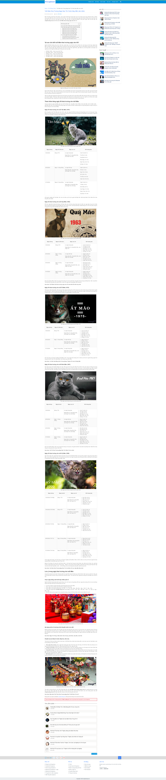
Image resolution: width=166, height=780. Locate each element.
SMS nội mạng (88, 766)
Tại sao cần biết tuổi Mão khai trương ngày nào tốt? (70, 25)
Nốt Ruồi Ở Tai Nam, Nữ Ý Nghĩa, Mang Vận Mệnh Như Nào (64, 730)
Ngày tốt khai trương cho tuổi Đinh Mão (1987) (69, 32)
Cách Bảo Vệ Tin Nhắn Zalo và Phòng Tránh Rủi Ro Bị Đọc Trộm (112, 72)
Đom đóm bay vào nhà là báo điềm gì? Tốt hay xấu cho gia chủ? (65, 724)
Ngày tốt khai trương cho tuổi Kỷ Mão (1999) (69, 33)
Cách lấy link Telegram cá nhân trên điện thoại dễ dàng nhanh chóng (112, 58)
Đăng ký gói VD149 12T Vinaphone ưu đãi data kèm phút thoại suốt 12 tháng (112, 27)
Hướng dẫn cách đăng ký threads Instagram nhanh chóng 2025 (111, 67)
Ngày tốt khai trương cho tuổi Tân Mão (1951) (69, 28)
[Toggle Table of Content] (78, 24)
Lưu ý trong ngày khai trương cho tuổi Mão (69, 34)
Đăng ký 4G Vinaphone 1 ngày (52, 769)
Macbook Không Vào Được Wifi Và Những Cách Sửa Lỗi (112, 62)
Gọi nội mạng (87, 764)
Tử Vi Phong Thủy (52, 8)
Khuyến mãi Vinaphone (50, 764)
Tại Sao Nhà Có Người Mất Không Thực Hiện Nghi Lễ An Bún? (64, 713)
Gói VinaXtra (87, 767)
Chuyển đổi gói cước (73, 771)
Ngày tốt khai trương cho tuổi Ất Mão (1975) (69, 30)
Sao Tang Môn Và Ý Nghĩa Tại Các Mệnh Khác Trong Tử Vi (63, 719)
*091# (70, 764)
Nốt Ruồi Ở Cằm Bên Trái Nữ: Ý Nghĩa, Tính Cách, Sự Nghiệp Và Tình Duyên (68, 742)
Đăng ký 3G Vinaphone (50, 771)
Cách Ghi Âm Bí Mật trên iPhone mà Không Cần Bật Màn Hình (112, 76)
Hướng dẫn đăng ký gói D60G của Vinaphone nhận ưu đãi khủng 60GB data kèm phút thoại (112, 33)
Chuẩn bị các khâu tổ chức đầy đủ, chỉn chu (69, 38)
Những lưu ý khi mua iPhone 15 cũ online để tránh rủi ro (112, 53)
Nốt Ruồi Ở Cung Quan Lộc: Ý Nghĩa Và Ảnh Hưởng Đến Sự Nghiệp (66, 748)
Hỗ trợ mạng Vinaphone (51, 767)
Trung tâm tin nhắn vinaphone (52, 773)
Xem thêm (94, 753)
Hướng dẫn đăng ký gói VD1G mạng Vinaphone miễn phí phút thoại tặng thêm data (112, 14)
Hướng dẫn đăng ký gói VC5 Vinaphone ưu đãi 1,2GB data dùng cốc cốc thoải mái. (112, 39)
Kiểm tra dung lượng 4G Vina (75, 767)
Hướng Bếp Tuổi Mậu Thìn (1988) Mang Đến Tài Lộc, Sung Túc (64, 707)
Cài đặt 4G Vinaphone (50, 766)
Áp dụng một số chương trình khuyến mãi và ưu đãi (70, 37)
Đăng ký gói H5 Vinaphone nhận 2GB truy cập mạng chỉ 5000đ (112, 23)
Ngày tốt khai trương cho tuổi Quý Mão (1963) (69, 29)
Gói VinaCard (87, 769)
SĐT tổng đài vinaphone (51, 774)
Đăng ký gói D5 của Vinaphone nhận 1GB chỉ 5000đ (112, 18)
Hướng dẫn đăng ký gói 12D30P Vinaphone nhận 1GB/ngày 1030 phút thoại (112, 44)
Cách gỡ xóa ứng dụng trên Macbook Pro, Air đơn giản (112, 81)
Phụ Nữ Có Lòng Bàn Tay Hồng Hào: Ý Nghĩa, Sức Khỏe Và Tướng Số (66, 736)
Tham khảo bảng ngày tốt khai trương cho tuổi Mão (70, 27)
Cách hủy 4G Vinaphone (74, 766)
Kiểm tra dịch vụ (72, 769)
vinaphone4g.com (62, 696)
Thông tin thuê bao (73, 773)
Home (46, 8)
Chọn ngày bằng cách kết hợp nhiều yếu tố (69, 36)
